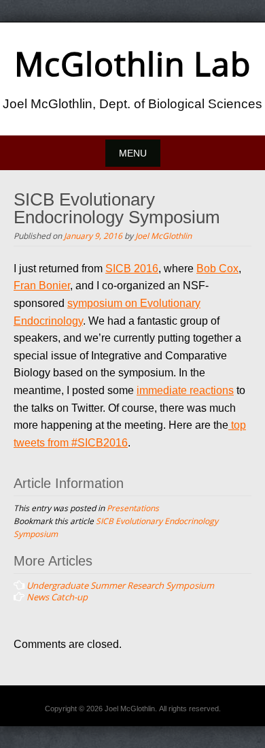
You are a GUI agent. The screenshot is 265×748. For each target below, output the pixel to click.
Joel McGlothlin (163, 235)
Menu (133, 153)
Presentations (133, 507)
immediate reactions (185, 390)
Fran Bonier (42, 285)
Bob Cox (217, 268)
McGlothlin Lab (132, 64)
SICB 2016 (131, 268)
